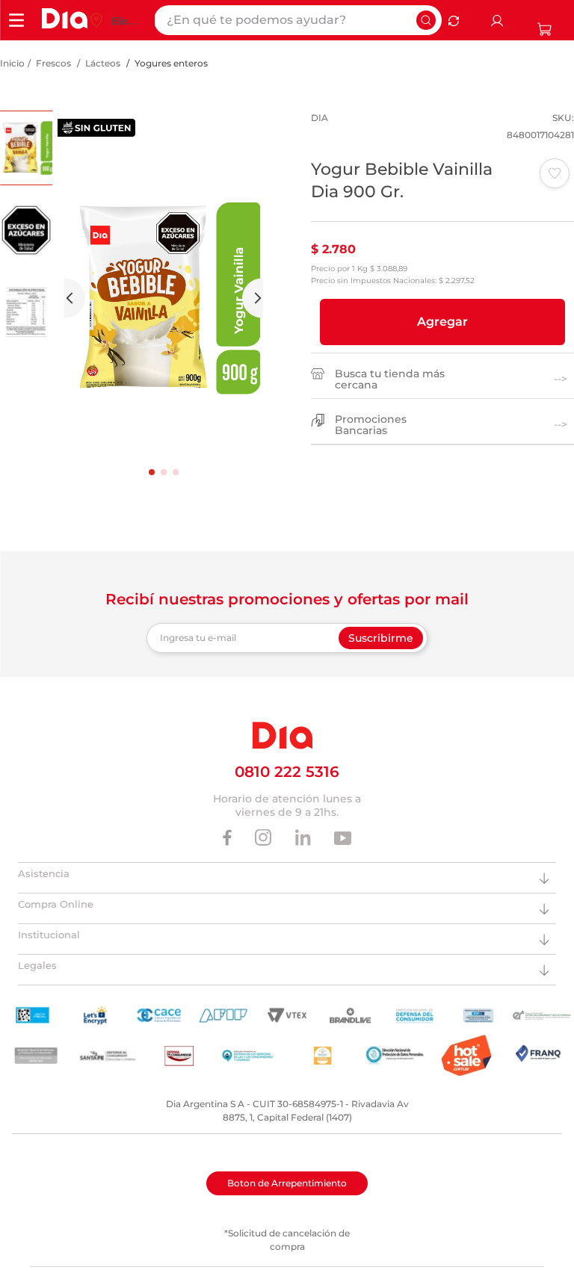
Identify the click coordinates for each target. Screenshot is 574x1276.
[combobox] (298, 20)
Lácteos (102, 63)
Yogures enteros (171, 63)
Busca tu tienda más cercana (390, 379)
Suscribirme (380, 638)
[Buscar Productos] (426, 20)
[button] (442, 322)
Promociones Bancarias (371, 425)
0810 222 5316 (287, 772)
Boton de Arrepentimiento (287, 1183)
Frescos (53, 63)
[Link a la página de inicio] (12, 63)
